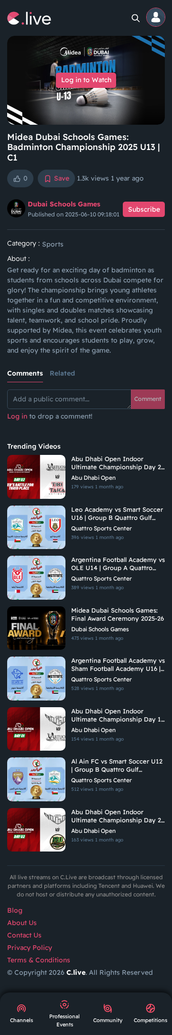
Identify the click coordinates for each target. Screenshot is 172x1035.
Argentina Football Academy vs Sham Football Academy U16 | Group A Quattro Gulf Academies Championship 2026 (118, 665)
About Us (22, 922)
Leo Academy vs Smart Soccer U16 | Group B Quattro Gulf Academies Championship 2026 (118, 514)
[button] (156, 18)
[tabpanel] (86, 410)
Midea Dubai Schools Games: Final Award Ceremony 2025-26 (117, 614)
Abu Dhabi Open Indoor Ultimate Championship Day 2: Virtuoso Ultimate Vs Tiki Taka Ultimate (116, 463)
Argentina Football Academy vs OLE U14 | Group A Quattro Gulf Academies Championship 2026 (118, 564)
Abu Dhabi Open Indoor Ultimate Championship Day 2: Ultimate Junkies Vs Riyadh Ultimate (116, 816)
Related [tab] (62, 373)
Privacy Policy (29, 947)
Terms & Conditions (38, 960)
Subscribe (144, 209)
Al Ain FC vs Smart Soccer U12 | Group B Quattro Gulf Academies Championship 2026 (118, 765)
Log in (17, 416)
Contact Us (24, 935)
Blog (14, 910)
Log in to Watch (86, 79)
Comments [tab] (25, 373)
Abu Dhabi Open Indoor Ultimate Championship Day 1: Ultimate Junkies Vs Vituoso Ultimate (116, 715)
